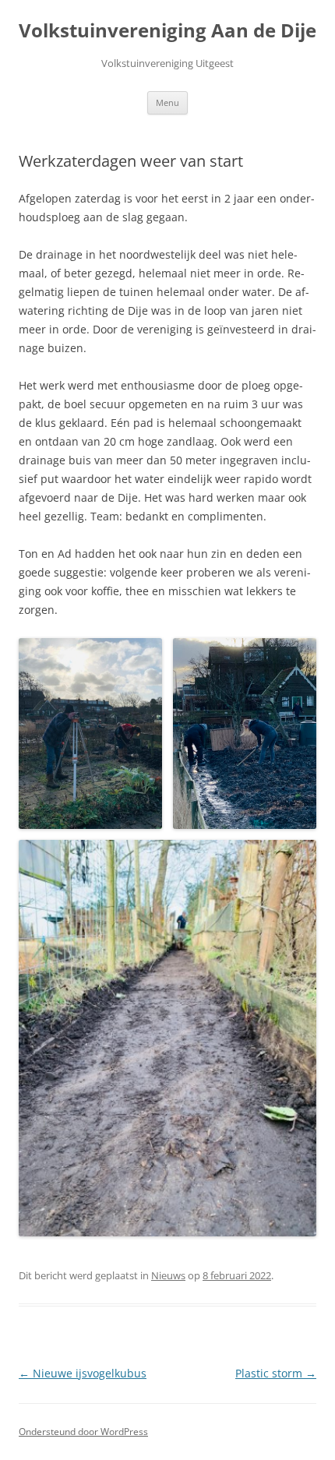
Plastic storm (275, 1373)
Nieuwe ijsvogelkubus (82, 1373)
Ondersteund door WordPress (83, 1431)
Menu (167, 102)
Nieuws (168, 1275)
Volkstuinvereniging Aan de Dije (167, 31)
